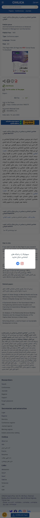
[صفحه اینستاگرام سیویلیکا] (22, 263)
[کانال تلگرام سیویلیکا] (17, 263)
